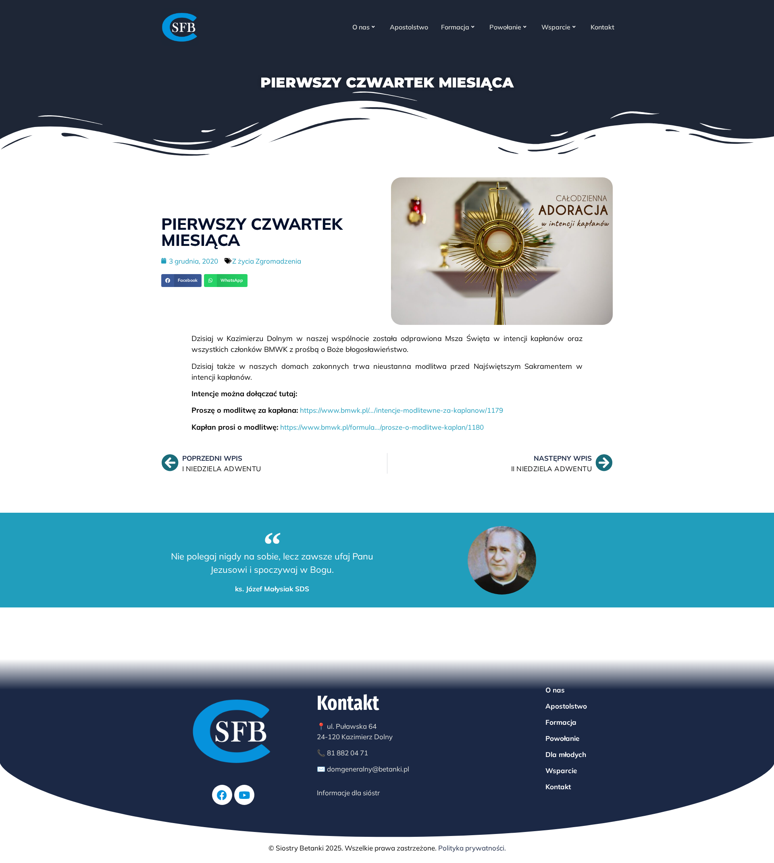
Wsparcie (555, 27)
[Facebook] (222, 795)
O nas (361, 27)
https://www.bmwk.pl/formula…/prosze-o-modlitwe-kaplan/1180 (382, 427)
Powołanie (505, 27)
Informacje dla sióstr (348, 792)
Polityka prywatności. (472, 848)
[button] (181, 280)
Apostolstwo (409, 27)
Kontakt (602, 27)
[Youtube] (244, 795)
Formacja (455, 27)
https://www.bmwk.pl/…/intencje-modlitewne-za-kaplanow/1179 (401, 410)
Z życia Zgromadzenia (266, 261)
